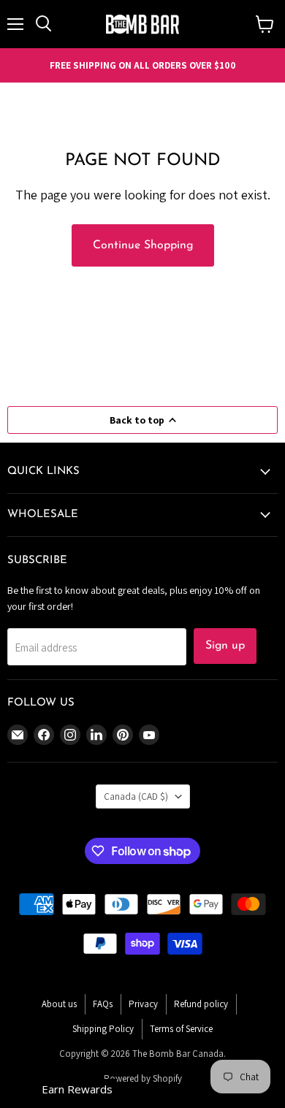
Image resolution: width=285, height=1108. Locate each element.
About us (59, 1004)
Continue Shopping (143, 245)
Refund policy (201, 1004)
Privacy (143, 1004)
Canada (136, 796)
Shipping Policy (103, 1029)
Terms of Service (181, 1029)
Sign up (225, 646)
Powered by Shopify (143, 1078)
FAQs (103, 1004)
